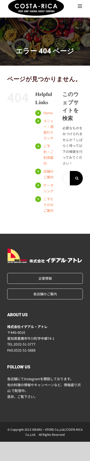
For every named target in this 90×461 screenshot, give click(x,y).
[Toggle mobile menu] (80, 6)
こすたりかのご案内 (48, 204)
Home (48, 112)
